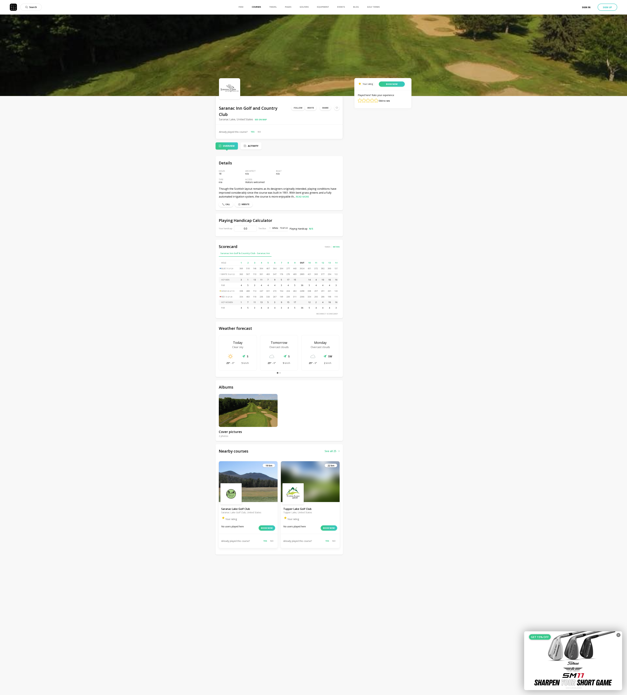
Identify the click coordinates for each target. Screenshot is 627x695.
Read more (302, 196)
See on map (261, 119)
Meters (336, 247)
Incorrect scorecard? (327, 314)
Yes (252, 131)
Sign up (607, 7)
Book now (267, 528)
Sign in (586, 7)
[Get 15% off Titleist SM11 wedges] (573, 660)
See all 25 (330, 451)
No (259, 131)
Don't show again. (574, 687)
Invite (310, 107)
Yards (327, 247)
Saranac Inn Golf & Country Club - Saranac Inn (245, 253)
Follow (298, 107)
